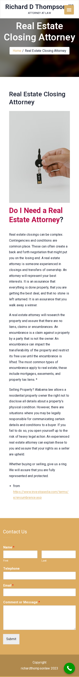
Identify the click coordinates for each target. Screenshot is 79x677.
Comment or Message (21, 602)
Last (44, 560)
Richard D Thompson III (39, 7)
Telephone (11, 568)
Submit (11, 639)
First (5, 560)
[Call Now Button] (69, 668)
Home (17, 51)
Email (8, 585)
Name (8, 547)
